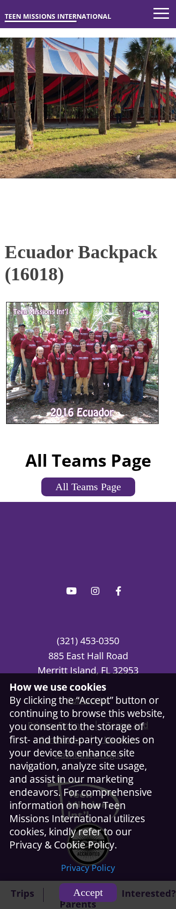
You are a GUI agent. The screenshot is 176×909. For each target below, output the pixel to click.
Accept (88, 892)
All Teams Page (88, 487)
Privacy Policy (88, 867)
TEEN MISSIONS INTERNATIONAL (58, 16)
